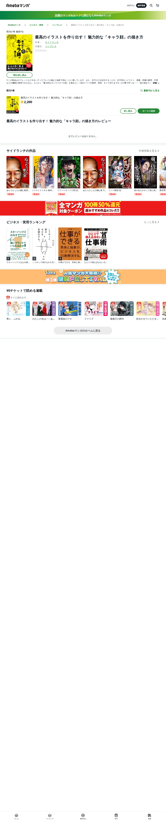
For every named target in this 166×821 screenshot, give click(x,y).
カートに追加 (148, 110)
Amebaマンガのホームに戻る (83, 330)
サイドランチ (52, 42)
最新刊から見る (152, 90)
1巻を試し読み (19, 75)
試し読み (128, 110)
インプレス (50, 46)
